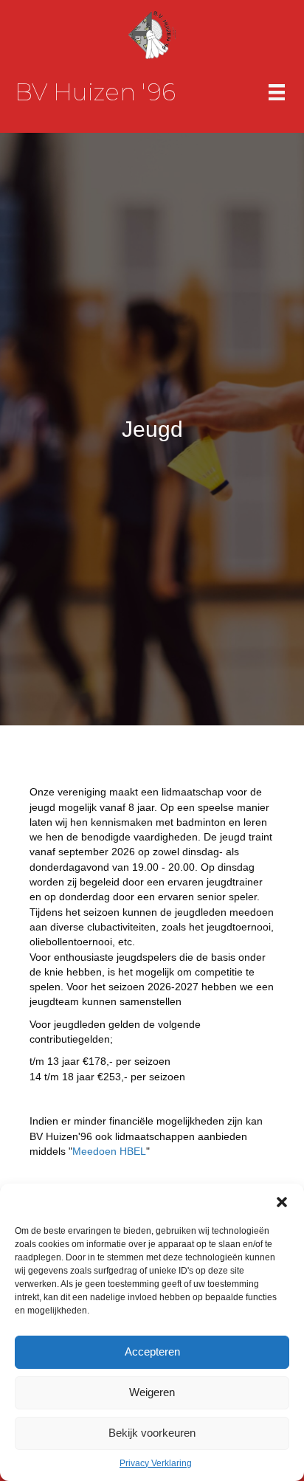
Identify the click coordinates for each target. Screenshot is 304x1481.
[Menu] (276, 92)
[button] (281, 1202)
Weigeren (152, 1392)
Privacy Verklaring (156, 1463)
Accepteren (152, 1351)
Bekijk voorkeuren (152, 1432)
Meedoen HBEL (109, 1151)
